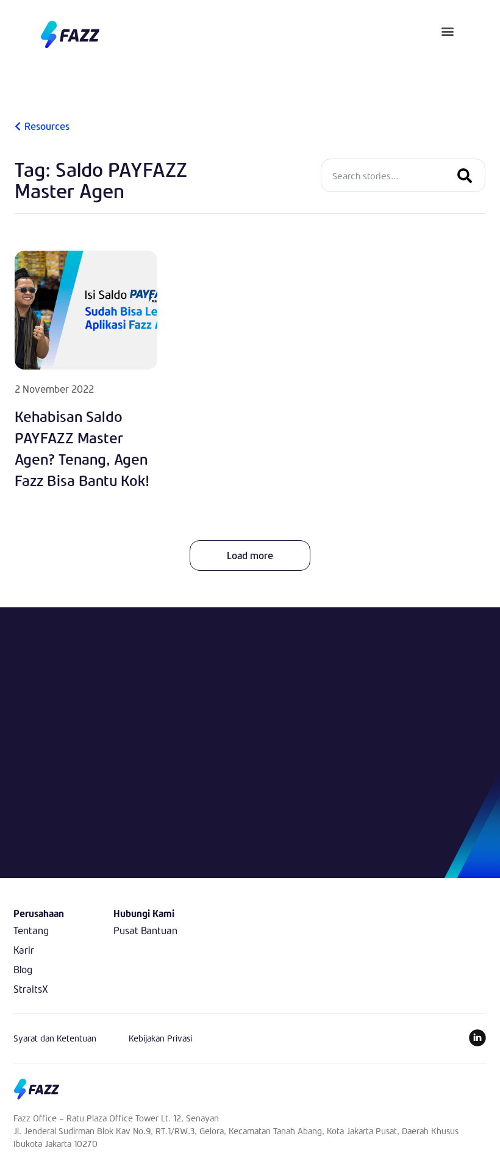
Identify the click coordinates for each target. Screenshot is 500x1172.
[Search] (465, 175)
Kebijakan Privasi (160, 1038)
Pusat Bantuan (145, 930)
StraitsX (30, 988)
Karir (23, 949)
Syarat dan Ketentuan (54, 1038)
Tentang (31, 930)
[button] (448, 31)
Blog (22, 969)
